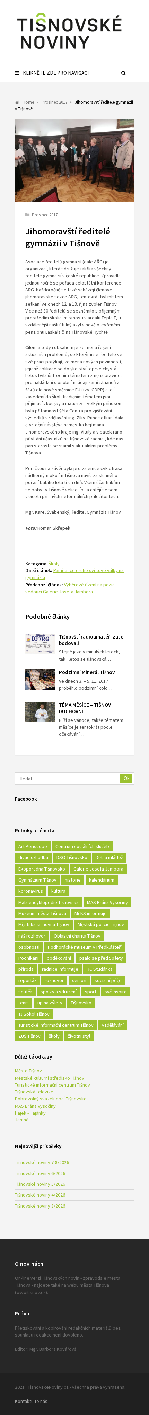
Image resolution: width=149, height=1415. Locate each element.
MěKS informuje (90, 913)
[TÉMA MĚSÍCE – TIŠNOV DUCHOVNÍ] (40, 712)
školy (54, 563)
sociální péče (108, 980)
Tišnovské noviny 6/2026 (40, 1173)
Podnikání (28, 958)
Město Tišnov (28, 1071)
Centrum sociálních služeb (82, 846)
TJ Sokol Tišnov (34, 1014)
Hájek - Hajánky (30, 1113)
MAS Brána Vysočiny (107, 902)
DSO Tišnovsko (71, 857)
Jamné (22, 1120)
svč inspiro (116, 991)
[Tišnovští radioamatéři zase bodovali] (40, 644)
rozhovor (54, 980)
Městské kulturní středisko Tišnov (49, 1078)
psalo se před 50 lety (101, 958)
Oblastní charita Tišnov (77, 936)
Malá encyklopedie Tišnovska (48, 902)
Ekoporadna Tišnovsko (41, 869)
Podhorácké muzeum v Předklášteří (85, 947)
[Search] (123, 73)
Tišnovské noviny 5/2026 (40, 1184)
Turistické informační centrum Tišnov (56, 1025)
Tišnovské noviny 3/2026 (40, 1206)
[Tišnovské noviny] (69, 50)
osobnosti (29, 947)
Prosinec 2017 (45, 215)
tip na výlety (49, 1002)
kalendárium (101, 880)
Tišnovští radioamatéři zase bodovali (91, 639)
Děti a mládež (109, 857)
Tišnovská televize (34, 1092)
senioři (79, 980)
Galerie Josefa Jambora (98, 869)
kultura (58, 891)
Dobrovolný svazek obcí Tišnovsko (51, 1099)
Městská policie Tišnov (101, 924)
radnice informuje (60, 969)
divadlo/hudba (33, 857)
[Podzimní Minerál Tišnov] (40, 679)
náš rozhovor (31, 936)
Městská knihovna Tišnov (43, 924)
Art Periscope (32, 846)
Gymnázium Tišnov (37, 880)
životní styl (79, 1036)
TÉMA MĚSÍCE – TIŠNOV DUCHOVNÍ (85, 708)
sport (90, 991)
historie (73, 880)
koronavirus (30, 891)
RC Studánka (100, 969)
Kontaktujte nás (31, 1401)
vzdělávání (113, 1025)
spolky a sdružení (59, 991)
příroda (26, 969)
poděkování (59, 958)
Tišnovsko (81, 1002)
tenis (23, 1002)
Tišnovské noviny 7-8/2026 (42, 1162)
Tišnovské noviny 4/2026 (40, 1195)
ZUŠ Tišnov (29, 1036)
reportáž (27, 980)
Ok (127, 778)
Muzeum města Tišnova (42, 913)
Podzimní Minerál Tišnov (87, 672)
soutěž (25, 991)
